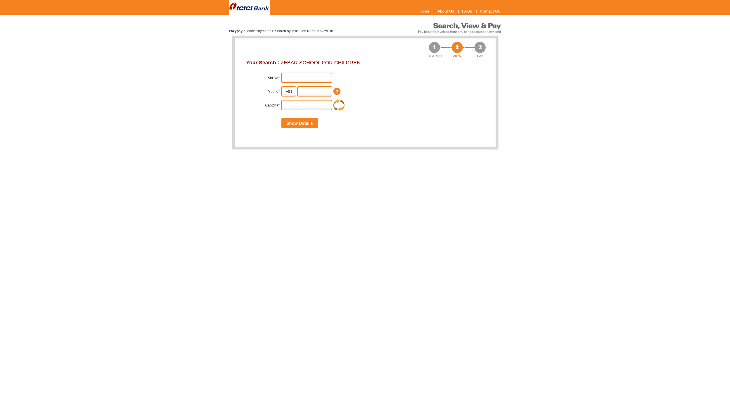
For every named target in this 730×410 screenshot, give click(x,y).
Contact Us (490, 11)
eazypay (236, 31)
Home (424, 11)
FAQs (467, 11)
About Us (445, 11)
